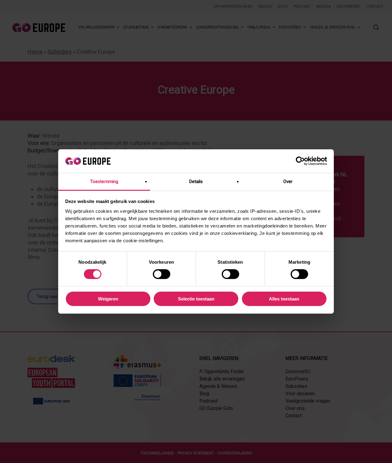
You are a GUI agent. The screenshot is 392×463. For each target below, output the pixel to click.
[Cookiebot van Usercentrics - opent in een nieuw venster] (300, 161)
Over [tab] (287, 181)
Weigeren (108, 298)
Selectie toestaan (196, 298)
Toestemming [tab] (104, 181)
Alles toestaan (284, 298)
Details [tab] (196, 181)
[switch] (161, 274)
